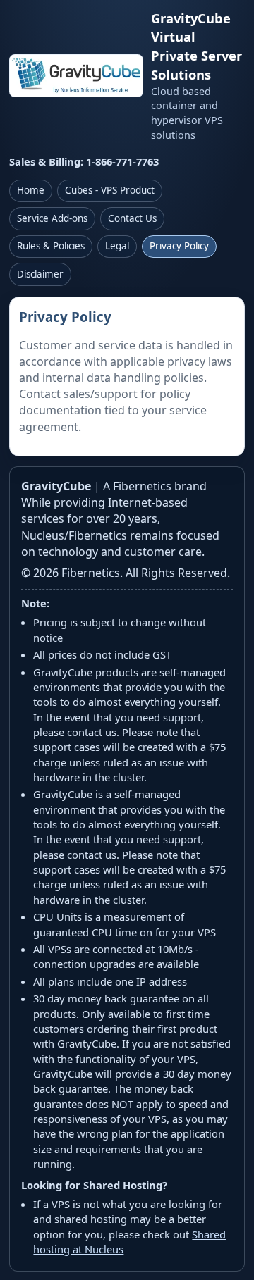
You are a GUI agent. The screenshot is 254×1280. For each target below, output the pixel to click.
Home (30, 190)
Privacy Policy (179, 246)
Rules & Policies (51, 246)
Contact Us (132, 218)
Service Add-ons (52, 218)
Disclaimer (40, 274)
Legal (117, 246)
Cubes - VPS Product (110, 190)
